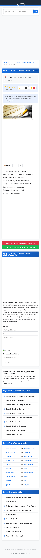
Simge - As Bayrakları (13, 532)
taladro (8, 456)
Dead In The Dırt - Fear (14, 435)
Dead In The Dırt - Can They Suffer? (19, 417)
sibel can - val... (11, 452)
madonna (9, 468)
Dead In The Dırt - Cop (14, 422)
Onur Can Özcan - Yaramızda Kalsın (19, 523)
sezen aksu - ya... (30, 448)
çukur (25, 481)
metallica (27, 452)
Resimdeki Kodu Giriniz (11, 354)
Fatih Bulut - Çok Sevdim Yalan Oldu (19, 497)
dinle (25, 468)
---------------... (12, 448)
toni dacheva (10, 477)
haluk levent (28, 460)
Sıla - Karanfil (11, 502)
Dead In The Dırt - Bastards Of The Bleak (20, 396)
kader (25, 477)
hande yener (10, 473)
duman (8, 464)
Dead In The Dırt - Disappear (16, 426)
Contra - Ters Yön (12, 527)
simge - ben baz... (12, 460)
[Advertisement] (20, 38)
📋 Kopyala (7, 165)
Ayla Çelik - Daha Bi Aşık (14, 536)
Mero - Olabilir (11, 514)
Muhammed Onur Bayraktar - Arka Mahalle (21, 506)
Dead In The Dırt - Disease (15, 430)
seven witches (29, 473)
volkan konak (28, 456)
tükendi (8, 481)
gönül (8, 485)
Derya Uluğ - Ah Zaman (14, 519)
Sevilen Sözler (25, 553)
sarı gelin (27, 485)
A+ (15, 165)
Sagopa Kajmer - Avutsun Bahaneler (19, 510)
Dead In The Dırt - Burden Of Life (17, 409)
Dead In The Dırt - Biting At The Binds (19, 404)
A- (20, 165)
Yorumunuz (7, 334)
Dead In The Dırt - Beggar (15, 400)
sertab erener (28, 464)
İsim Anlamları (15, 553)
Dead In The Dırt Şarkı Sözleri (26, 62)
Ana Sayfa (6, 62)
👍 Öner (22, 88)
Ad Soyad (6, 327)
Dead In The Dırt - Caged (15, 413)
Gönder (7, 362)
